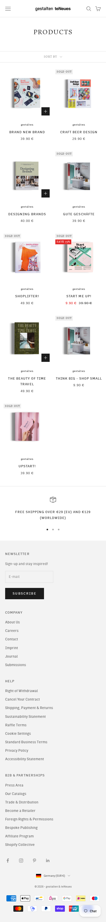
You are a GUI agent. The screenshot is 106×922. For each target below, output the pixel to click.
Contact (11, 639)
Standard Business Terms (26, 742)
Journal (11, 656)
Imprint (11, 648)
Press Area (14, 785)
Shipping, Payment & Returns (29, 708)
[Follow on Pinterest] (34, 860)
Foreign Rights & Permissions (29, 819)
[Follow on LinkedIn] (47, 860)
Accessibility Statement (24, 759)
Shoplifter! (27, 296)
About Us (12, 622)
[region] (53, 509)
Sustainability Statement (25, 716)
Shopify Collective (20, 845)
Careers (12, 631)
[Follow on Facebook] (7, 860)
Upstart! (27, 466)
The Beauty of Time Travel (27, 381)
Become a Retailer (20, 811)
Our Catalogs (15, 794)
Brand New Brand (27, 132)
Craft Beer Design (79, 132)
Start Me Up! (78, 296)
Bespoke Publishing (21, 828)
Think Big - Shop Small (79, 378)
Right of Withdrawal (21, 691)
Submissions (15, 665)
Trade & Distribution (21, 802)
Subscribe (25, 593)
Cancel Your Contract (22, 699)
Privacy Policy (16, 750)
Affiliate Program (19, 836)
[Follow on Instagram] (21, 860)
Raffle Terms (15, 725)
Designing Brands (27, 214)
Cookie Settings (18, 733)
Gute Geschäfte (79, 214)
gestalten (27, 124)
